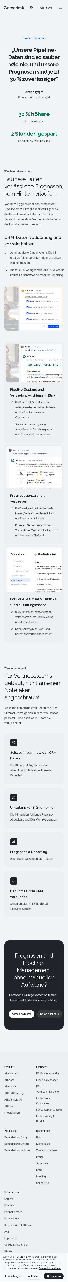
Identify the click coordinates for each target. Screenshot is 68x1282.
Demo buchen (48, 1014)
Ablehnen (33, 1276)
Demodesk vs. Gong (15, 1137)
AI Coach (9, 1080)
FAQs (39, 1170)
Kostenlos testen (22, 1014)
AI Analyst (10, 1086)
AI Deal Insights (13, 1099)
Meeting (41, 1176)
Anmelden (46, 7)
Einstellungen (13, 1276)
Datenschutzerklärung (50, 1268)
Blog (38, 1137)
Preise (40, 1156)
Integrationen (12, 1112)
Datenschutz (11, 1218)
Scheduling (42, 1183)
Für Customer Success (49, 1109)
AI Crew (8, 1106)
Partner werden (13, 1212)
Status (8, 1251)
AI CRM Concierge (14, 1093)
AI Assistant (11, 1073)
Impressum (10, 1238)
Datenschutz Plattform (17, 1225)
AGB (6, 1231)
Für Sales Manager (47, 1080)
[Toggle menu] (60, 7)
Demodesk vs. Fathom (17, 1150)
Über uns (9, 1205)
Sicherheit (42, 1163)
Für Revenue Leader (47, 1073)
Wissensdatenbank (47, 1150)
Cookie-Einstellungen (16, 1244)
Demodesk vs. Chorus (16, 1143)
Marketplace (43, 1143)
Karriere (8, 1199)
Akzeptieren (54, 1276)
